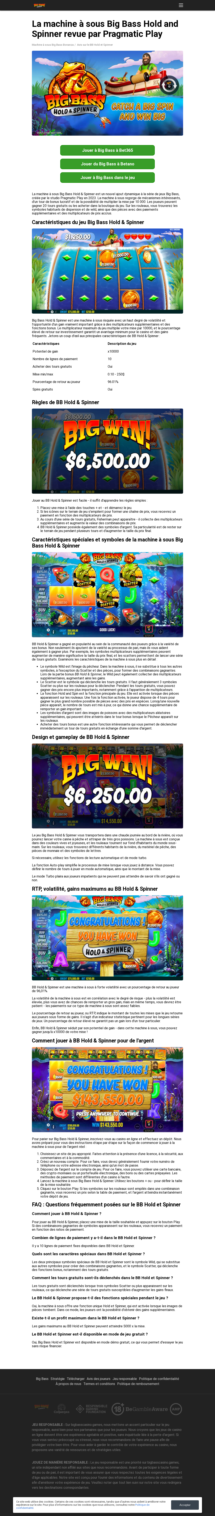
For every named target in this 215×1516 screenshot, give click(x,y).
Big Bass (42, 1379)
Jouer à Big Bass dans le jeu (107, 177)
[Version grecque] (167, 23)
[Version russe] (134, 23)
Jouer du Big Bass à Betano (107, 163)
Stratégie (58, 1379)
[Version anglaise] (123, 23)
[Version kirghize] (178, 23)
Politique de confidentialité (159, 1379)
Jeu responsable (125, 1379)
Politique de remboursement (138, 1384)
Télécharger (76, 1379)
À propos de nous (68, 1384)
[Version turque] (156, 23)
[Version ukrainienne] (189, 23)
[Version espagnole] (145, 23)
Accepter (185, 1505)
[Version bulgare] (200, 23)
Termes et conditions (99, 1384)
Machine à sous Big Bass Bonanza (53, 44)
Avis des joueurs (98, 1379)
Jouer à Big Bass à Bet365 (107, 150)
